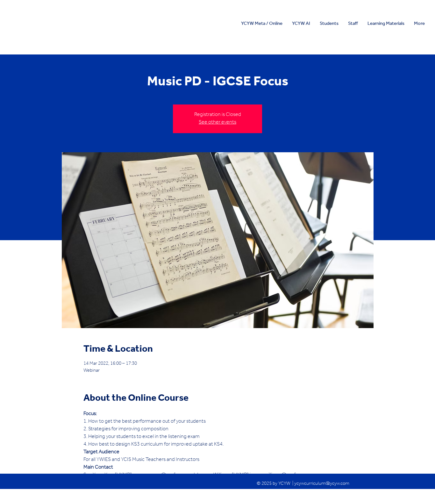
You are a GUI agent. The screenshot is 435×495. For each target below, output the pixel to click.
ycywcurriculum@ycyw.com (321, 484)
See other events (217, 122)
